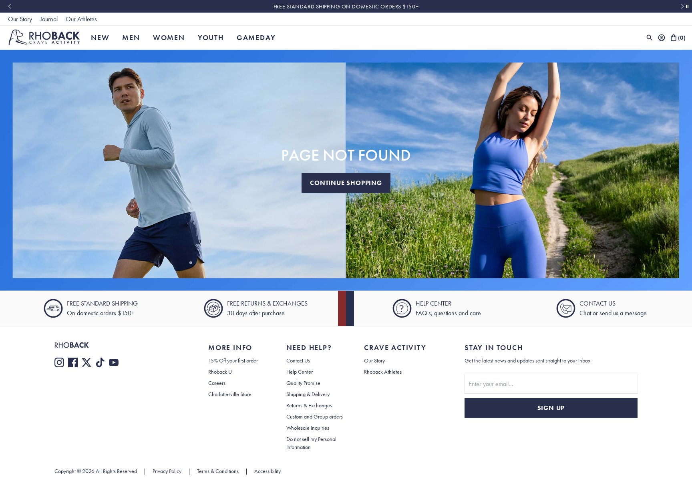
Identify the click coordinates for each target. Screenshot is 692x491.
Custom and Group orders (314, 416)
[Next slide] (682, 6)
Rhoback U (220, 371)
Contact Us (298, 360)
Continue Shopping (346, 183)
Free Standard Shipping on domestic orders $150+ (346, 6)
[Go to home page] (115, 345)
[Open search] (650, 38)
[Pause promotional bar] (687, 6)
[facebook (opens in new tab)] (73, 362)
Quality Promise (303, 382)
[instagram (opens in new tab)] (59, 362)
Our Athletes (81, 19)
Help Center (299, 371)
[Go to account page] (662, 38)
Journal (49, 19)
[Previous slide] (9, 6)
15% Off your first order (233, 360)
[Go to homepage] (44, 37)
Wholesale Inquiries (307, 427)
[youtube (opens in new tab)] (114, 362)
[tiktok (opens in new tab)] (100, 362)
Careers (216, 382)
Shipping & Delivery (308, 394)
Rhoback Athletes (383, 371)
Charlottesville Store (229, 394)
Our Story (20, 19)
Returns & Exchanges (309, 405)
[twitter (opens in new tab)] (86, 362)
